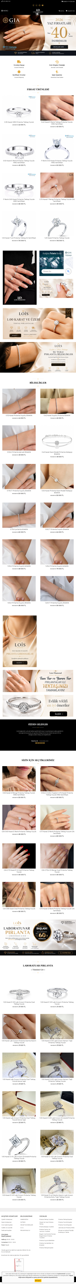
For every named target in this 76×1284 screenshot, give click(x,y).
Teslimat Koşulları (6, 1230)
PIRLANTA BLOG (25, 1230)
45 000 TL (22, 165)
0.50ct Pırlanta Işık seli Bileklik (19, 452)
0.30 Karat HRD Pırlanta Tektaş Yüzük (19, 122)
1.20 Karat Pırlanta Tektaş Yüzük (57, 238)
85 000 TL (22, 605)
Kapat (38, 1280)
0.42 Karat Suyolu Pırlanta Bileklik (57, 415)
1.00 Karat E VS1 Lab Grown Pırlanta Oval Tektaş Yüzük (19, 1003)
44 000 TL (22, 418)
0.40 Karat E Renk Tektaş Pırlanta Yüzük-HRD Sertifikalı (57, 123)
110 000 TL (22, 240)
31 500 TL (22, 1045)
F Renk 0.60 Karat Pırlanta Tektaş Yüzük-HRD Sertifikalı (19, 200)
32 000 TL (22, 125)
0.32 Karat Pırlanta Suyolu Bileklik (19, 415)
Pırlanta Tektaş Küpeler (65, 1219)
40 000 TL (60, 127)
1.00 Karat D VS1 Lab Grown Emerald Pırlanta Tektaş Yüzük (57, 1119)
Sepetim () (71, 11)
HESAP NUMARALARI (26, 1225)
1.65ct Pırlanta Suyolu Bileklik (19, 603)
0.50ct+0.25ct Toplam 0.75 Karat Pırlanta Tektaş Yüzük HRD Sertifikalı (57, 794)
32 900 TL (60, 1122)
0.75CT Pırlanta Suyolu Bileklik (19, 491)
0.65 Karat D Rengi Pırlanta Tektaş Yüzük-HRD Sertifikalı (19, 794)
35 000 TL (60, 1200)
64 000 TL (60, 532)
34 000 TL (60, 1161)
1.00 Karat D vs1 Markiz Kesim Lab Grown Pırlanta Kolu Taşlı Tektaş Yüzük (57, 1196)
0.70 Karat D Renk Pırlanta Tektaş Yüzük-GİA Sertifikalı (57, 909)
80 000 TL (60, 836)
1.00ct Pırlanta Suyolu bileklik (19, 566)
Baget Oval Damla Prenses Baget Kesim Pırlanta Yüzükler (47, 1235)
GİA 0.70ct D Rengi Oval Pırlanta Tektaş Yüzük (57, 871)
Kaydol (65, 1)
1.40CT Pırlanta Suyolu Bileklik (57, 603)
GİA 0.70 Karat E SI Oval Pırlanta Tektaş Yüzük (19, 871)
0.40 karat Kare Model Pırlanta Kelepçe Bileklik (57, 453)
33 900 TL (22, 1161)
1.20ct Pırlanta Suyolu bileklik (57, 566)
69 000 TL (22, 569)
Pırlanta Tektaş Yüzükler (46, 1219)
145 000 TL (60, 240)
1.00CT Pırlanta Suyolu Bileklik (57, 529)
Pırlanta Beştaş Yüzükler (46, 1226)
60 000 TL (22, 532)
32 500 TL (22, 1122)
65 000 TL (22, 204)
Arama (62, 11)
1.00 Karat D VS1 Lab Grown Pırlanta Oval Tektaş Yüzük (57, 1157)
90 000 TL (60, 204)
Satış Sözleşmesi (6, 1222)
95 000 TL (22, 911)
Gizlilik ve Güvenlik (6, 1227)
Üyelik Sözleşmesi (6, 1219)
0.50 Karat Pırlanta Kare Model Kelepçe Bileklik (57, 492)
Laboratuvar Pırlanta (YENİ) (66, 1227)
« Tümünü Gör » (38, 970)
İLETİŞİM (22, 1222)
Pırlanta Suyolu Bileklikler (46, 1240)
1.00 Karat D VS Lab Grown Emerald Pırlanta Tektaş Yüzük (19, 1157)
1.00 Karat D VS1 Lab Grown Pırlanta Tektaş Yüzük (19, 1196)
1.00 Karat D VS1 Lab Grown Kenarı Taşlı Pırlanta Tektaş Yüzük (57, 1042)
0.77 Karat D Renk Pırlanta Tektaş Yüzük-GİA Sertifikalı (57, 832)
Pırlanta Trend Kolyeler (65, 1222)
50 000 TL (60, 165)
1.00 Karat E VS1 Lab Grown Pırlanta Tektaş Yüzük (57, 1003)
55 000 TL (60, 495)
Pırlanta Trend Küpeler (65, 1225)
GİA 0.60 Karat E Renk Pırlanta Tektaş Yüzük (19, 831)
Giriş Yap (72, 1)
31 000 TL (22, 1007)
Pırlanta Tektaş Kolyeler (46, 1247)
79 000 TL (60, 569)
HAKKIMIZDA (24, 1219)
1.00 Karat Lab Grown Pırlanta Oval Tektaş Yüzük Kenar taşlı (19, 1080)
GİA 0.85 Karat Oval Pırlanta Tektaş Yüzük (19, 909)
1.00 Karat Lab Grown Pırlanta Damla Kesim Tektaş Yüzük (19, 1042)
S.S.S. (22, 1227)
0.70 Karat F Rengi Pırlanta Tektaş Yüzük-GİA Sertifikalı (57, 200)
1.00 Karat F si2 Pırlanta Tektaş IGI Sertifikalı (19, 238)
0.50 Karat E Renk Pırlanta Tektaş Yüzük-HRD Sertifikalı (19, 162)
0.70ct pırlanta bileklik (19, 529)
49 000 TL (22, 455)
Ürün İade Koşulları (7, 1225)
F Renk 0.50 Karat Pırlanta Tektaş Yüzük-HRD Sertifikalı (57, 162)
